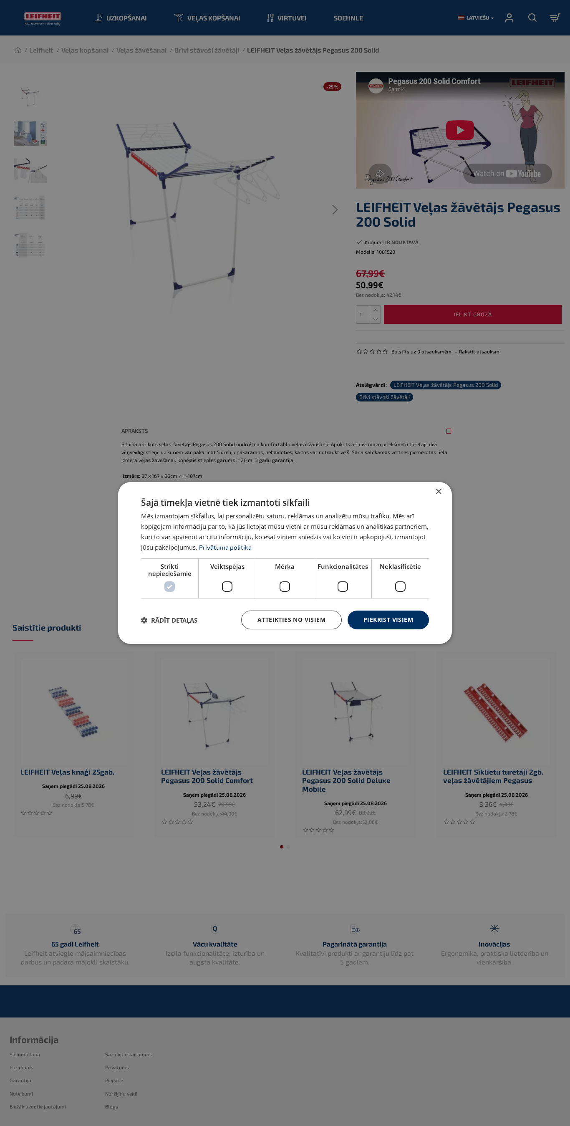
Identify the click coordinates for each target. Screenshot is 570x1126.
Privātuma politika (225, 547)
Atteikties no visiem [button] (291, 620)
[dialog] (285, 563)
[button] (169, 620)
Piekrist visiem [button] (388, 620)
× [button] (438, 492)
